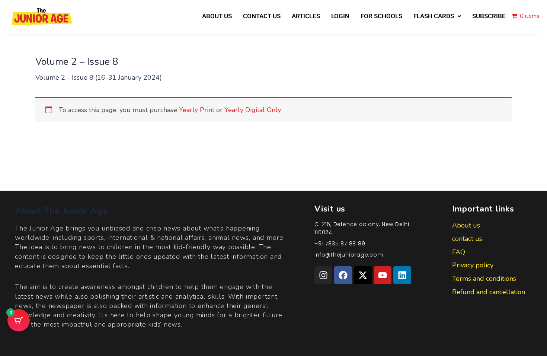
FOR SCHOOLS (381, 16)
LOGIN (340, 16)
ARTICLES (306, 16)
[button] (437, 16)
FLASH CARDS (433, 16)
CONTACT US (262, 16)
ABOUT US (217, 16)
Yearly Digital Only (252, 109)
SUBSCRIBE (489, 16)
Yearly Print (196, 109)
